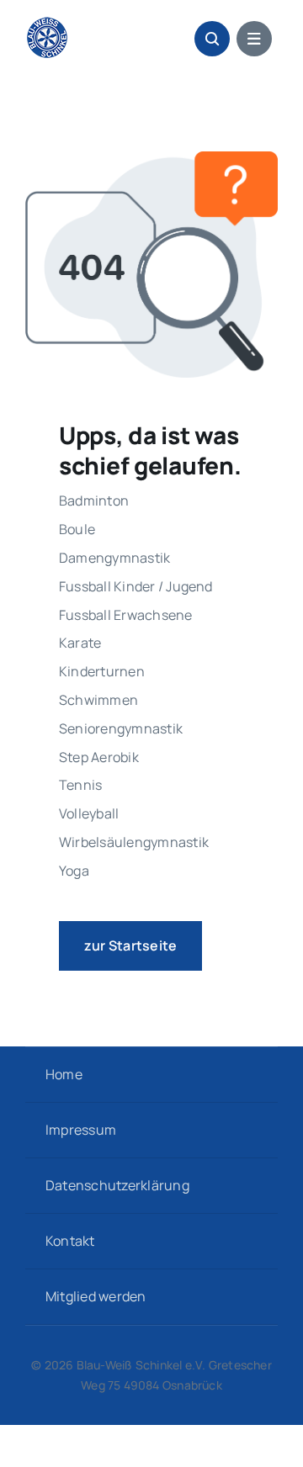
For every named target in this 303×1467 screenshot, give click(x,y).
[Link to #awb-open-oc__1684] (254, 38)
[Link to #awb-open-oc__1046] (212, 38)
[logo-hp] (47, 23)
